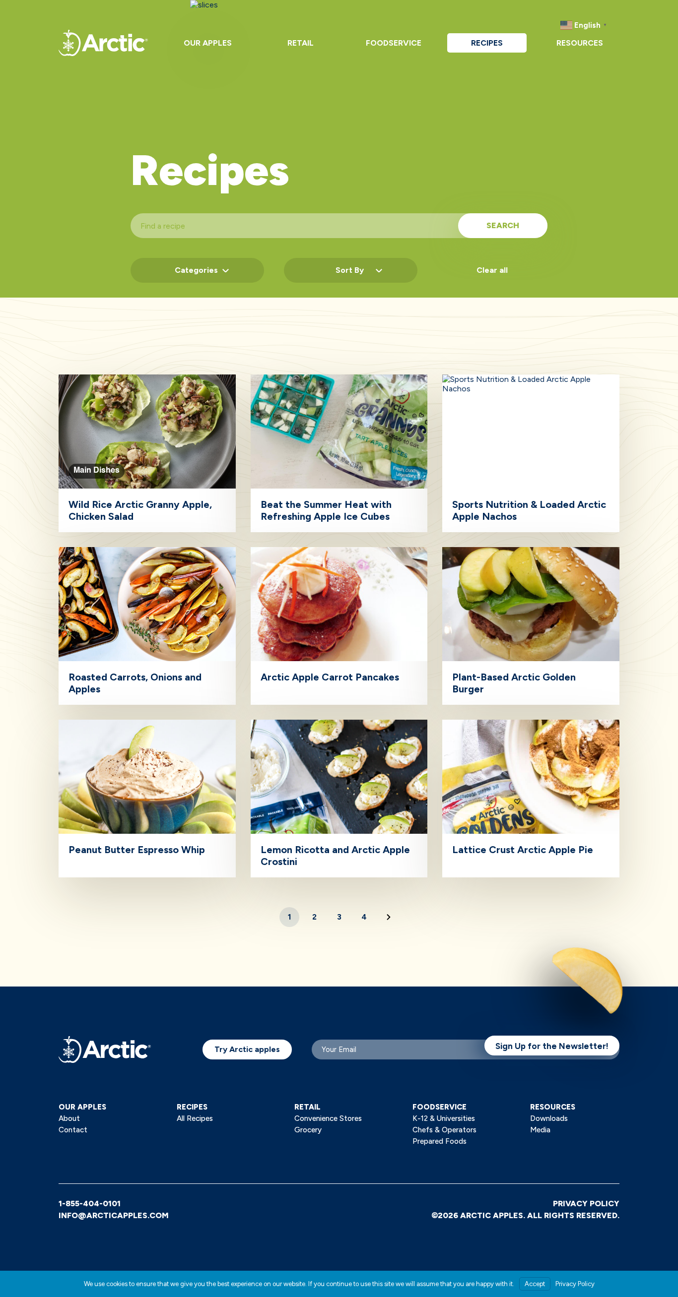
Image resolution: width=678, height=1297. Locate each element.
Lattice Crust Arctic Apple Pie (522, 850)
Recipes (487, 43)
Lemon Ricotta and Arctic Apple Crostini (335, 855)
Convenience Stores (328, 1118)
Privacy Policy (586, 1203)
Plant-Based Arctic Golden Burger (514, 683)
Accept (535, 1284)
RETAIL (307, 1107)
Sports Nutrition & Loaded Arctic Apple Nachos (529, 510)
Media (540, 1129)
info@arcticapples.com (114, 1215)
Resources (579, 43)
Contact (73, 1129)
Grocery (308, 1129)
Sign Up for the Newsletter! (552, 1046)
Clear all (492, 270)
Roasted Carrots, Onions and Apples (135, 683)
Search (502, 225)
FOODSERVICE (439, 1107)
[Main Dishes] (147, 379)
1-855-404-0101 (90, 1203)
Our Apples (208, 43)
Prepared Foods (439, 1141)
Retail (300, 43)
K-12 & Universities (443, 1118)
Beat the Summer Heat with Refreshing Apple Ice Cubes (326, 510)
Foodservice (393, 43)
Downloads (549, 1118)
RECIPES (192, 1107)
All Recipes (195, 1118)
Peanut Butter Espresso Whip (136, 850)
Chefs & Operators (444, 1129)
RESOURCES (552, 1107)
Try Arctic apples (247, 1049)
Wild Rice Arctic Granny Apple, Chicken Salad (140, 510)
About (69, 1118)
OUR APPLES (82, 1107)
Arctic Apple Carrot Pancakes (330, 677)
